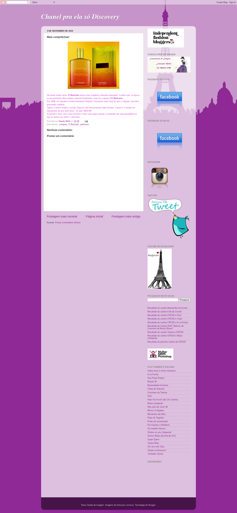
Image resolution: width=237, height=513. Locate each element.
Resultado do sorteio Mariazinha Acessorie (167, 308)
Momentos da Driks (157, 414)
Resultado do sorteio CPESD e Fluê (164, 315)
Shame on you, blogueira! (159, 432)
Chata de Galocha (156, 389)
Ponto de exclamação (158, 421)
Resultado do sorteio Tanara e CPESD (165, 332)
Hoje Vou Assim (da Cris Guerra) (163, 400)
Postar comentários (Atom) (67, 222)
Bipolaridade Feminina (158, 385)
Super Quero (153, 439)
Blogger (151, 505)
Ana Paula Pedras (156, 378)
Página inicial (94, 216)
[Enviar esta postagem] (86, 121)
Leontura (130, 505)
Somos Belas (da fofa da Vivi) (162, 436)
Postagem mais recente (62, 216)
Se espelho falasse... (157, 428)
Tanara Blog (153, 443)
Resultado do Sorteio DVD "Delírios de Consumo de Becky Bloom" (165, 327)
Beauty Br (152, 381)
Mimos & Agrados (156, 410)
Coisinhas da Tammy (157, 392)
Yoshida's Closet (155, 454)
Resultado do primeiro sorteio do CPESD (167, 342)
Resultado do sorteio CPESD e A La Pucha (168, 322)
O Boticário (74, 124)
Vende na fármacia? (157, 450)
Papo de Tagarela (156, 418)
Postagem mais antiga (126, 216)
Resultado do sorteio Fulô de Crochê (165, 312)
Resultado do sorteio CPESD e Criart (165, 319)
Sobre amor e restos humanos (162, 371)
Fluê (150, 396)
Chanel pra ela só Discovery (80, 16)
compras (63, 124)
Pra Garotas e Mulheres (159, 425)
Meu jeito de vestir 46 (158, 407)
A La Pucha (153, 374)
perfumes (84, 124)
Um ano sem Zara (156, 447)
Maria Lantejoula (155, 403)
